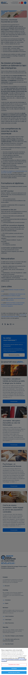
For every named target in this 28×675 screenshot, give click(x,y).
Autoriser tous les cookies (14, 672)
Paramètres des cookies (14, 664)
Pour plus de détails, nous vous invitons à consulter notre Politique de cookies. (13, 659)
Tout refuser (14, 668)
